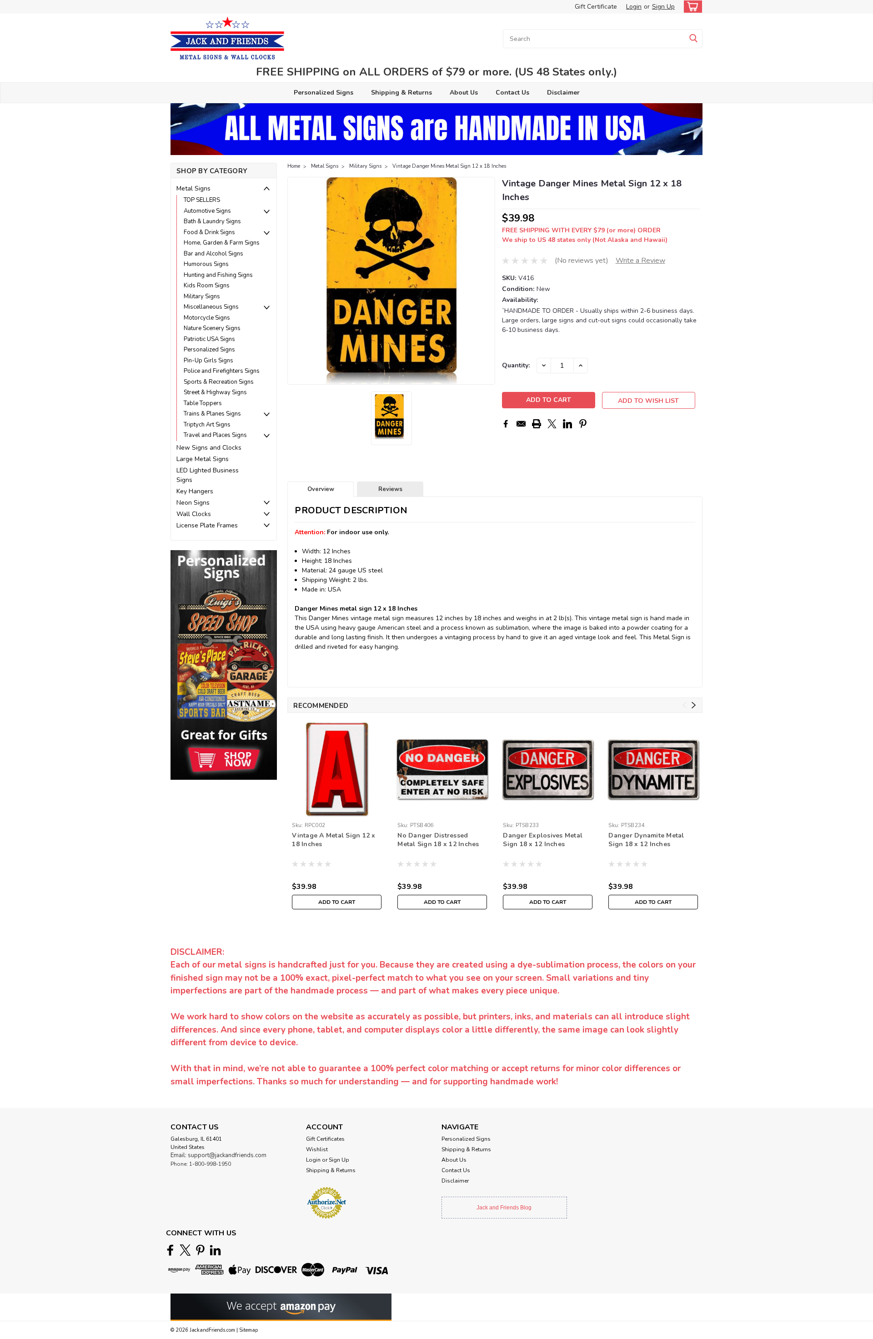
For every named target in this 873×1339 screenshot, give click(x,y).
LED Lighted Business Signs (207, 475)
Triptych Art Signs (207, 425)
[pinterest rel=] (200, 1250)
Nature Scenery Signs (212, 328)
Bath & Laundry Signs (212, 221)
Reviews (390, 489)
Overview (320, 489)
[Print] (536, 423)
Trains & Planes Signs (212, 414)
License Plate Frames (207, 525)
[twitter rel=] (185, 1250)
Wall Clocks (193, 514)
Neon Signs (193, 502)
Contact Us (512, 92)
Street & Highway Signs (215, 392)
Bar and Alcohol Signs (213, 254)
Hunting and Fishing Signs (218, 275)
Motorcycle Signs (207, 318)
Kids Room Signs (207, 285)
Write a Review (640, 261)
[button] (224, 664)
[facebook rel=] (170, 1250)
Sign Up (663, 6)
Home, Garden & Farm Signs (222, 243)
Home (293, 166)
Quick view (442, 811)
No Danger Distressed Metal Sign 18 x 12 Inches (438, 839)
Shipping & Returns (401, 92)
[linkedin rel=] (215, 1250)
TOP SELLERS (202, 200)
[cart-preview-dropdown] (690, 6)
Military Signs (202, 296)
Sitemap (248, 1330)
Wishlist (317, 1149)
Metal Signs (193, 188)
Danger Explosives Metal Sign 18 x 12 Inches (542, 839)
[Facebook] (505, 423)
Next (487, 281)
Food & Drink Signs (209, 232)
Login (634, 6)
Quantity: (516, 365)
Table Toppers (203, 403)
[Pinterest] (582, 423)
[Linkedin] (567, 423)
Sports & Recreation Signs (219, 382)
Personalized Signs (323, 92)
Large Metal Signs (202, 459)
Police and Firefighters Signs (222, 371)
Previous (295, 281)
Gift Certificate (596, 6)
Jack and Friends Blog (504, 1207)
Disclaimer (563, 92)
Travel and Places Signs (215, 435)
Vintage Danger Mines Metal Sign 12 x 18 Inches (449, 166)
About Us (464, 92)
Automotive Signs (207, 211)
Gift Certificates (325, 1139)
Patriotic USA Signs (209, 339)
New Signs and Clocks (208, 447)
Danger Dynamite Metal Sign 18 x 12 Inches (646, 839)
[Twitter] (552, 423)
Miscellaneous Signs (211, 307)
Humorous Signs (206, 264)
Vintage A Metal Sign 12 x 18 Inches (333, 839)
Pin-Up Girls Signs (208, 360)
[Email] (521, 423)
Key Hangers (194, 491)
